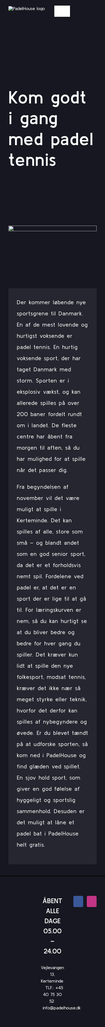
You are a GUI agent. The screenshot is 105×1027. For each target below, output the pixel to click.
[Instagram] (92, 901)
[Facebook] (78, 901)
